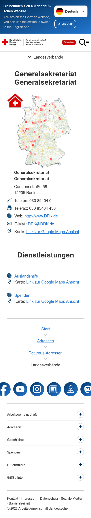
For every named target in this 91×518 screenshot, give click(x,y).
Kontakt (12, 498)
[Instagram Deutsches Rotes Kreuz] (37, 389)
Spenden (69, 42)
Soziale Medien (72, 498)
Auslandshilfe (26, 276)
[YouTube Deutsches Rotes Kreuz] (20, 389)
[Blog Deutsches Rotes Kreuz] (54, 389)
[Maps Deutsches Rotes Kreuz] (71, 389)
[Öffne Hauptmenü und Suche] (84, 42)
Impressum (29, 498)
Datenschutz (49, 498)
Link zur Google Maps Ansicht (52, 231)
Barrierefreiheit (19, 503)
